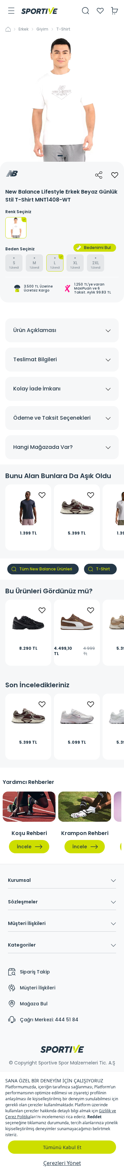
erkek (23, 29)
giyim (42, 29)
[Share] (99, 175)
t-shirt (63, 29)
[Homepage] (39, 10)
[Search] (86, 11)
